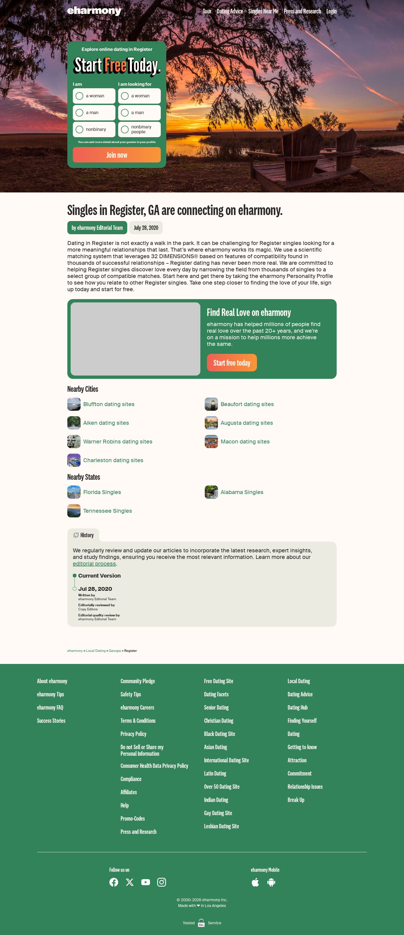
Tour (207, 10)
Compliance (131, 778)
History (87, 535)
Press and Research (302, 10)
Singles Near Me (263, 10)
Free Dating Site (218, 681)
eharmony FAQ (50, 707)
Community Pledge (138, 681)
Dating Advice (230, 10)
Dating (294, 733)
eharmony (75, 651)
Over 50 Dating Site (222, 786)
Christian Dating (218, 720)
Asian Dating (215, 747)
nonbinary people (141, 129)
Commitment (300, 773)
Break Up (296, 799)
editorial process (94, 563)
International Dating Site (226, 760)
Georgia (115, 651)
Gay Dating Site (218, 813)
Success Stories (51, 720)
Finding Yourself (302, 720)
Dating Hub (298, 707)
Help (125, 805)
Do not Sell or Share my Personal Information (142, 750)
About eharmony (52, 681)
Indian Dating (216, 799)
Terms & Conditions (138, 720)
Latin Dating (215, 773)
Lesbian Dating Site (221, 826)
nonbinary (96, 129)
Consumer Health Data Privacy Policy (154, 765)
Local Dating (96, 651)
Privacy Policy (133, 733)
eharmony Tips (50, 694)
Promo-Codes (133, 818)
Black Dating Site (219, 733)
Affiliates (129, 792)
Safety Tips (131, 694)
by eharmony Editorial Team (97, 227)
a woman (95, 96)
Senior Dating (216, 707)
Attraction (297, 760)
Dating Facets (216, 694)
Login (331, 10)
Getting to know (302, 747)
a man (92, 112)
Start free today (232, 362)
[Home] (94, 11)
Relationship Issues (305, 786)
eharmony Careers (137, 707)
